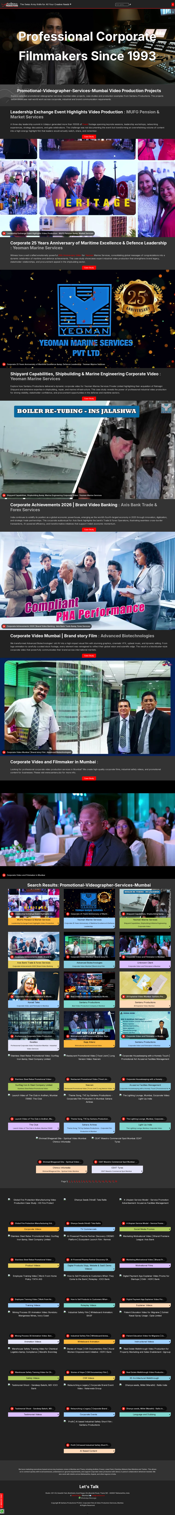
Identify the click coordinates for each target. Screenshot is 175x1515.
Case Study (89, 137)
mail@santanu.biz (98, 1495)
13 (99, 1181)
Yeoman (89, 255)
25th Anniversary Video (69, 255)
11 (93, 1181)
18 (116, 1181)
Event (85, 124)
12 (96, 1181)
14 (103, 1181)
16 (109, 1181)
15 (106, 1181)
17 (113, 1181)
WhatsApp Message (88, 1498)
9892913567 (76, 1495)
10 (89, 1181)
